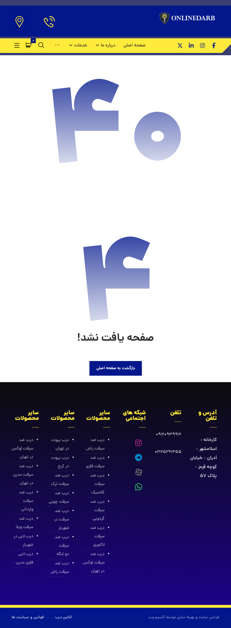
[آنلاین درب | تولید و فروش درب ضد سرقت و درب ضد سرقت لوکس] (188, 18)
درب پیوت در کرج (60, 462)
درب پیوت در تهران (60, 444)
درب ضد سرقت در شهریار (61, 519)
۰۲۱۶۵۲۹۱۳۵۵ (168, 452)
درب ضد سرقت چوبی (59, 497)
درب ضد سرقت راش (95, 444)
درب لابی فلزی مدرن (24, 558)
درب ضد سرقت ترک (60, 480)
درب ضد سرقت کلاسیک (97, 484)
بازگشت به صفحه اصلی (115, 368)
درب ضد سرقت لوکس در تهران (94, 562)
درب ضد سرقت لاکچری (97, 536)
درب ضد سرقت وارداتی (26, 501)
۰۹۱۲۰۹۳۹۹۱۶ (168, 434)
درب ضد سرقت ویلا (24, 523)
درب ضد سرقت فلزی (95, 462)
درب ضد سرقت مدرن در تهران (23, 475)
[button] (213, 45)
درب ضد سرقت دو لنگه (62, 546)
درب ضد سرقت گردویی (97, 510)
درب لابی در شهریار (23, 540)
